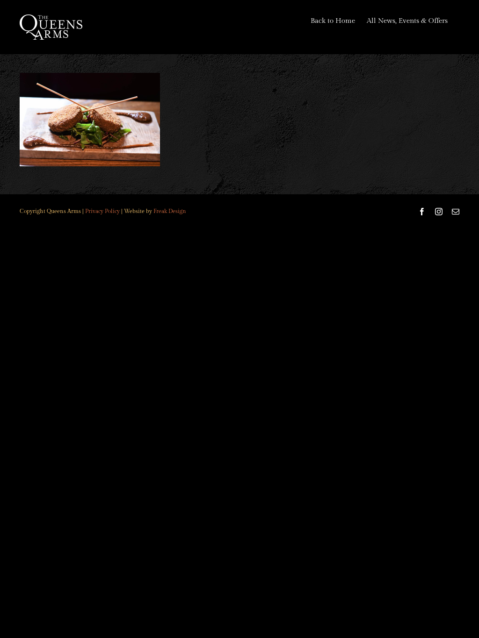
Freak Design (169, 211)
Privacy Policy (102, 211)
